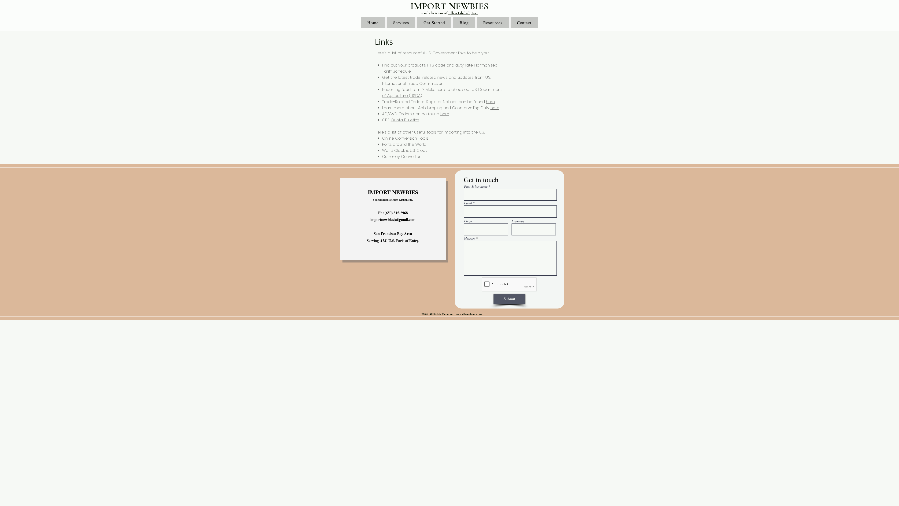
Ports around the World (404, 144)
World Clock (393, 150)
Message (469, 238)
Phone (468, 221)
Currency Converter (401, 156)
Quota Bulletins (405, 120)
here (490, 101)
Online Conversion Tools (405, 138)
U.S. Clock (418, 150)
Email (468, 203)
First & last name (475, 186)
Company (518, 221)
